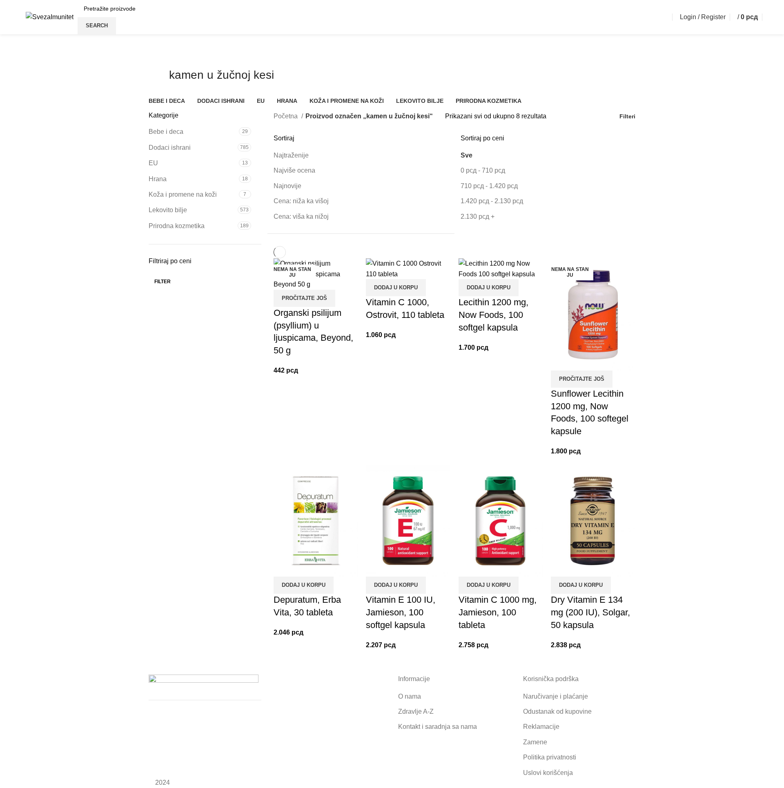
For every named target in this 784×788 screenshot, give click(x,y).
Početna (286, 116)
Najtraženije (291, 155)
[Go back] (159, 79)
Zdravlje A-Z (416, 711)
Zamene (535, 742)
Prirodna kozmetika (177, 225)
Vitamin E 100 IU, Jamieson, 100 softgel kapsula (400, 612)
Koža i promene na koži (183, 194)
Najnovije (287, 185)
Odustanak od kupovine (557, 711)
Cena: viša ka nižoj (301, 216)
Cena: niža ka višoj (301, 201)
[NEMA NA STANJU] (593, 314)
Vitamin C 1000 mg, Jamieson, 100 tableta (498, 612)
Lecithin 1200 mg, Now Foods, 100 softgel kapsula (493, 315)
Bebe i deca (166, 131)
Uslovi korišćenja (548, 772)
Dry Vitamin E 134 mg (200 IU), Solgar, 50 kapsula (590, 612)
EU (153, 163)
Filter (162, 281)
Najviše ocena (294, 170)
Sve (466, 155)
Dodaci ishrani (170, 147)
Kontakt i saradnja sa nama (437, 726)
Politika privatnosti (549, 757)
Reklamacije (541, 726)
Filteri (627, 116)
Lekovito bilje (168, 209)
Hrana (158, 178)
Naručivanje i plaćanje (555, 696)
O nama (409, 696)
